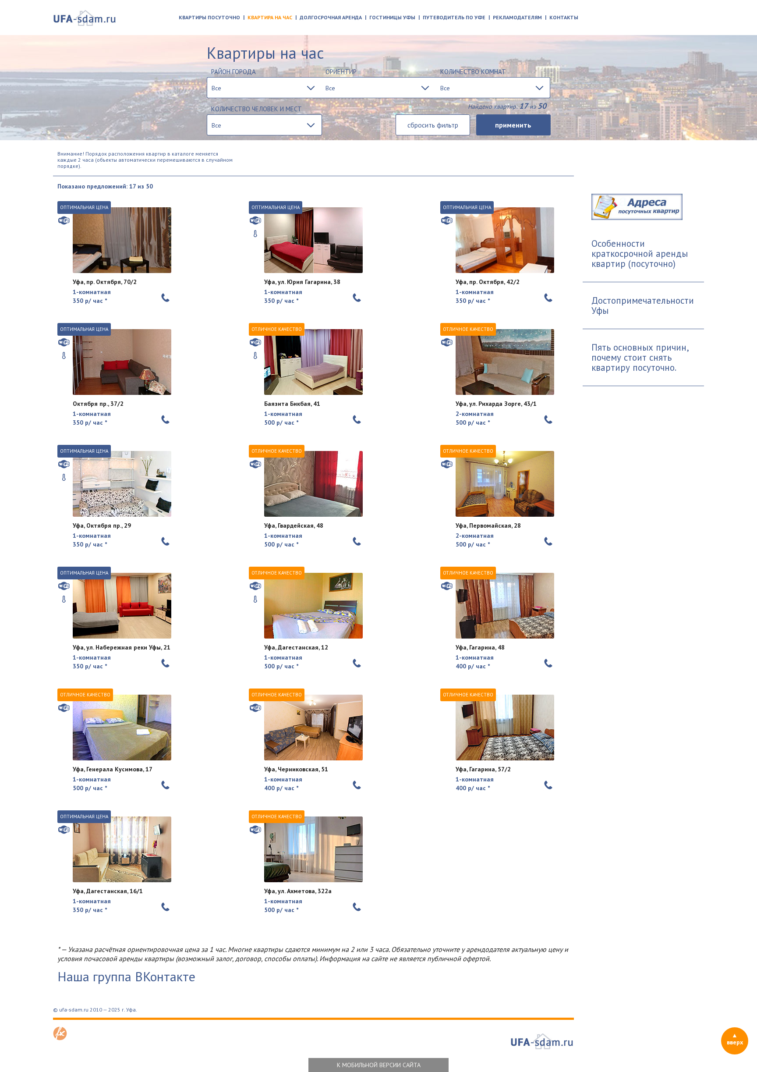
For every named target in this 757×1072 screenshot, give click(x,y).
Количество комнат (473, 71)
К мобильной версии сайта (379, 1065)
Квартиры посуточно (209, 17)
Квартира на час (270, 17)
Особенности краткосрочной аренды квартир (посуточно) (639, 254)
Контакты (563, 17)
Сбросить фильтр (432, 125)
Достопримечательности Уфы (642, 305)
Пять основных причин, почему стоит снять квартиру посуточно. (640, 357)
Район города (233, 71)
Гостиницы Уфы (392, 17)
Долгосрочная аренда (331, 17)
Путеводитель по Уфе (454, 17)
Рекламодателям (517, 17)
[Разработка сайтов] (60, 1037)
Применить (513, 125)
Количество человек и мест (256, 109)
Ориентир (341, 71)
